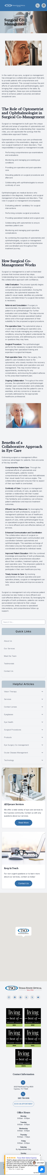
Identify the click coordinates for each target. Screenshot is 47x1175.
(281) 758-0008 (23, 1098)
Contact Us (8, 671)
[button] (1, 5)
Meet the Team (10, 656)
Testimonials (9, 663)
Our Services (9, 648)
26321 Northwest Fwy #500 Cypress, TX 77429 (23, 1088)
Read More (23, 822)
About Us (8, 641)
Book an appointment (23, 1104)
